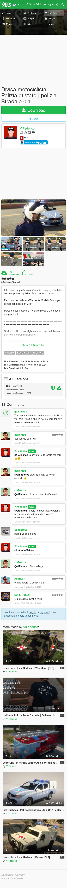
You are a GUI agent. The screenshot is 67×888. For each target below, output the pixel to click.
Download (35, 110)
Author (31, 451)
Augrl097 (19, 578)
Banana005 (20, 529)
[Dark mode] (57, 4)
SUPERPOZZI (22, 595)
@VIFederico (21, 474)
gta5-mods (20, 411)
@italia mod (21, 455)
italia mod (20, 434)
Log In (32, 612)
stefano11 (20, 490)
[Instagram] (21, 132)
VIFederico (27, 128)
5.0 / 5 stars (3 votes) (10, 282)
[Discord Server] (33, 132)
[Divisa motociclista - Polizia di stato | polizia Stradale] (33, 217)
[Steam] (29, 132)
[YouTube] (25, 132)
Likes (30, 274)
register (44, 612)
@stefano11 (21, 510)
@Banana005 (22, 550)
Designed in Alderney (13, 874)
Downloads (14, 274)
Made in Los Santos (12, 878)
